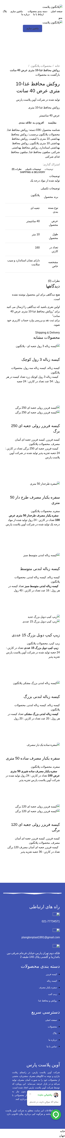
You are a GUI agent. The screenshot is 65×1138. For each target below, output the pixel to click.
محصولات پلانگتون (41, 65)
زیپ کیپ (54, 643)
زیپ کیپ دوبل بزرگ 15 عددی (36, 635)
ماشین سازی (32, 28)
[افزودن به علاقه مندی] (55, 388)
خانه (57, 65)
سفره (56, 511)
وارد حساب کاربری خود (20, 320)
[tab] (49, 169)
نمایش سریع (55, 401)
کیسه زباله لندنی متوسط (40, 569)
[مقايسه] (55, 352)
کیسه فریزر (53, 439)
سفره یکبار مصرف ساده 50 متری (33, 758)
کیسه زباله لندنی (36, 577)
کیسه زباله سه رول (35, 367)
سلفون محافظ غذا (39, 152)
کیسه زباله (53, 367)
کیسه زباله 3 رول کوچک (40, 359)
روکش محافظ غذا (17, 129)
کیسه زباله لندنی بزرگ (42, 696)
